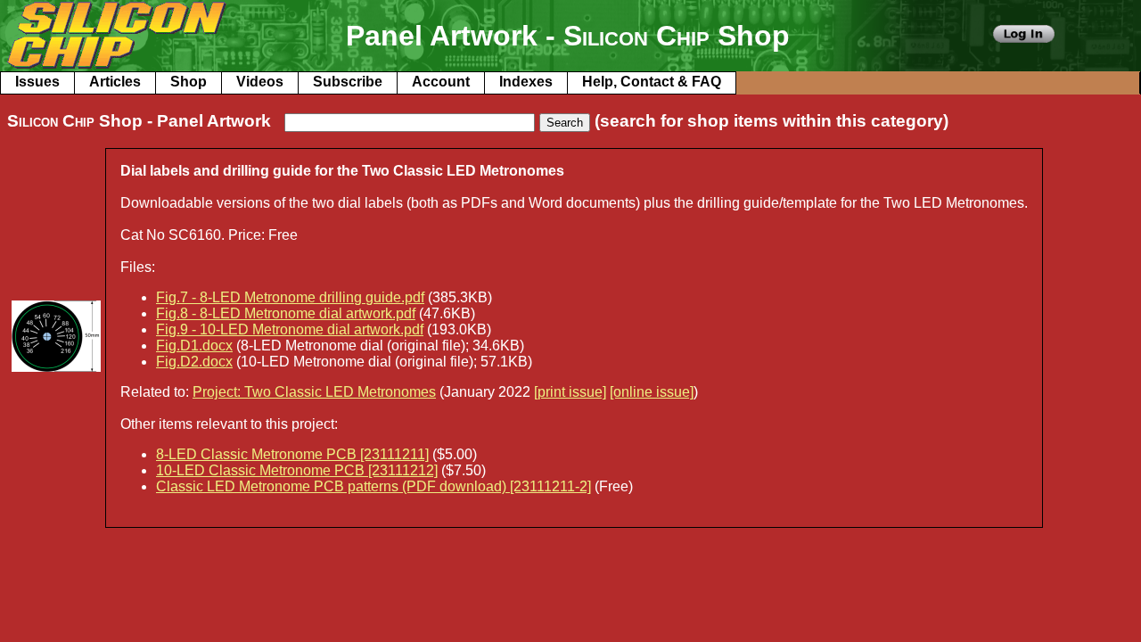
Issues (37, 81)
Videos (259, 81)
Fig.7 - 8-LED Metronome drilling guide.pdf (290, 297)
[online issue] (652, 391)
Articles (115, 81)
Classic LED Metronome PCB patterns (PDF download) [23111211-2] (373, 486)
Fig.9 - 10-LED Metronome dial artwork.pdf (289, 329)
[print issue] (570, 391)
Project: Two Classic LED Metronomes (314, 391)
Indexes (526, 81)
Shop (188, 81)
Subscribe (347, 81)
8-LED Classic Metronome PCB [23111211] (292, 454)
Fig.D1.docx (194, 345)
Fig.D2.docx (194, 361)
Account (441, 81)
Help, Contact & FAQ (651, 81)
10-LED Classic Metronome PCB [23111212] (297, 470)
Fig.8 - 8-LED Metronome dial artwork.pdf (285, 313)
